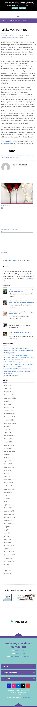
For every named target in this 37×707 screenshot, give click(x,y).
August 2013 (8, 564)
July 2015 (7, 495)
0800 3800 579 (19, 650)
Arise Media (26, 697)
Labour (9, 38)
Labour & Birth (15, 38)
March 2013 (8, 574)
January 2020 (8, 448)
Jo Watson (6, 35)
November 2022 (9, 436)
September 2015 (9, 489)
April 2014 (7, 539)
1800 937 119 (20, 653)
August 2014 (8, 527)
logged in (13, 260)
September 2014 (9, 524)
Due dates (14, 376)
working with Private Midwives (12, 157)
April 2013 (7, 571)
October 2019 (8, 455)
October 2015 (8, 486)
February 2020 (9, 445)
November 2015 (9, 483)
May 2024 (7, 404)
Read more (22, 8)
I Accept (14, 8)
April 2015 (7, 505)
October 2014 (9, 520)
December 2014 (9, 514)
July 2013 (7, 568)
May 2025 (7, 385)
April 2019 (7, 461)
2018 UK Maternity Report (14, 360)
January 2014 (8, 549)
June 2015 (7, 498)
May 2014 (7, 536)
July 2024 (7, 401)
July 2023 (7, 429)
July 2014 (7, 530)
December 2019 (9, 451)
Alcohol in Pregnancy (7, 205)
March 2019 (8, 464)
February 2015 (9, 511)
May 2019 (7, 458)
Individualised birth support (9, 229)
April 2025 (7, 389)
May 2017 (7, 473)
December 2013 (9, 552)
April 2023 (7, 433)
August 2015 (8, 492)
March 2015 (8, 508)
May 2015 (7, 502)
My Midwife (4, 253)
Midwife (21, 38)
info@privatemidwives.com (21, 656)
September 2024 (10, 398)
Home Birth (4, 38)
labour (19, 155)
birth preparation (12, 155)
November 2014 (9, 517)
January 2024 (9, 411)
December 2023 (9, 414)
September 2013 (9, 561)
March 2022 (8, 439)
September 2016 (9, 480)
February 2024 (9, 407)
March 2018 (8, 470)
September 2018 (9, 467)
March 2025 (8, 392)
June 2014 (7, 533)
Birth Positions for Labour (17, 323)
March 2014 (8, 542)
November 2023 (9, 417)
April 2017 (7, 476)
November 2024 (9, 395)
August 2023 (8, 426)
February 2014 (9, 546)
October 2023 (9, 420)
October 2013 (8, 558)
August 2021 (8, 442)
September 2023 (10, 423)
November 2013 (9, 555)
